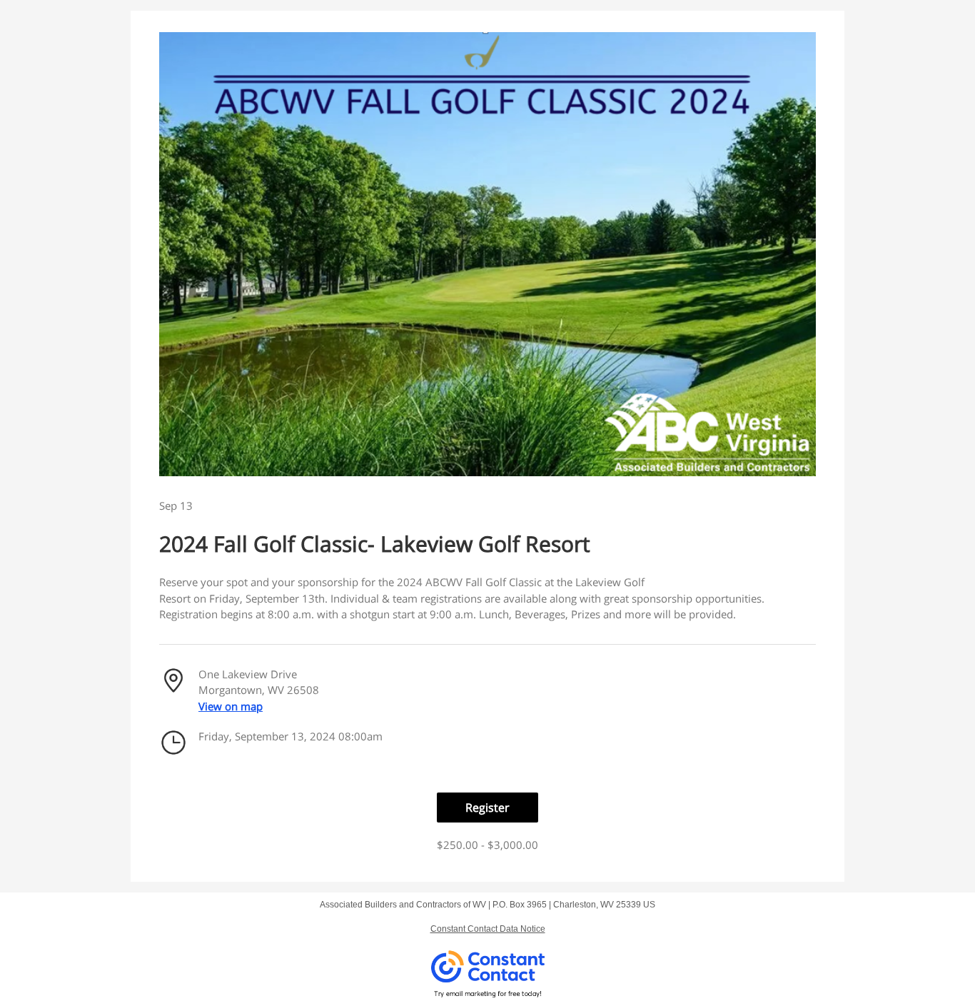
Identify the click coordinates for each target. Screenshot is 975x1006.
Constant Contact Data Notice (487, 929)
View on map (230, 706)
